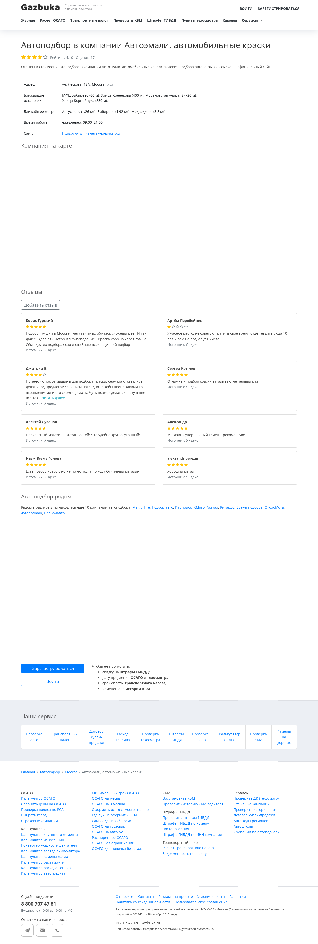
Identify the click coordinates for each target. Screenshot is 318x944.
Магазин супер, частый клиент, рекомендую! (206, 435)
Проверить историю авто (255, 809)
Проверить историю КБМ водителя (193, 804)
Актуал (212, 507)
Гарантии (238, 896)
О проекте (124, 896)
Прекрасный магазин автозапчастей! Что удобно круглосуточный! (83, 435)
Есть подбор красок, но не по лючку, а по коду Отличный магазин (82, 471)
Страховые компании (39, 820)
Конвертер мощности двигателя (49, 845)
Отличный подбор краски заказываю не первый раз (212, 381)
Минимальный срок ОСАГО (115, 793)
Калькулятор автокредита (43, 873)
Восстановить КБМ (179, 798)
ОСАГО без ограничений (113, 843)
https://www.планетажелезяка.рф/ (91, 133)
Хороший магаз (180, 471)
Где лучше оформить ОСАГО (116, 815)
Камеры (230, 20)
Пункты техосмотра (199, 20)
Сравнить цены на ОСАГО (43, 804)
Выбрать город (34, 815)
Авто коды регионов (251, 820)
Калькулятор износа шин (42, 840)
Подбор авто (162, 507)
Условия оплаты (211, 896)
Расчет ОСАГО (52, 20)
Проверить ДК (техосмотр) (256, 798)
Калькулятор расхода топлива (47, 867)
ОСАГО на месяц (106, 798)
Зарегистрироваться (278, 8)
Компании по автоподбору (256, 832)
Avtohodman (31, 513)
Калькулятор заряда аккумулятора (50, 851)
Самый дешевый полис (112, 820)
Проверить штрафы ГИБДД (186, 817)
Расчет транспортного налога (188, 847)
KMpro (199, 507)
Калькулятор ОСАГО (38, 798)
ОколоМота (274, 507)
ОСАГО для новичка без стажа (118, 848)
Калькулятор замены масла (44, 856)
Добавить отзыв (40, 305)
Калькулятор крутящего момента (49, 834)
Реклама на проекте (176, 896)
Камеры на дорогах (284, 737)
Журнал (28, 20)
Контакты (146, 896)
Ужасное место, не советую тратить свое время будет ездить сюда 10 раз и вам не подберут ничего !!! (227, 336)
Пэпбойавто (54, 513)
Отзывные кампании (252, 804)
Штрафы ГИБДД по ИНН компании (192, 834)
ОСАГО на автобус (107, 832)
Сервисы (250, 20)
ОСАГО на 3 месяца (108, 804)
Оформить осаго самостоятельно (120, 809)
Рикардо (227, 507)
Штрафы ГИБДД (161, 20)
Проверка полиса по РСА (42, 809)
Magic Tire (141, 507)
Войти (246, 8)
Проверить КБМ (127, 20)
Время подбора (249, 507)
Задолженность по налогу (185, 853)
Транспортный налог (89, 20)
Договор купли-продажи (96, 737)
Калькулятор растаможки (42, 862)
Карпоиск (183, 507)
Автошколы (243, 826)
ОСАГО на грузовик (108, 826)
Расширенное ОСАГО (110, 837)
